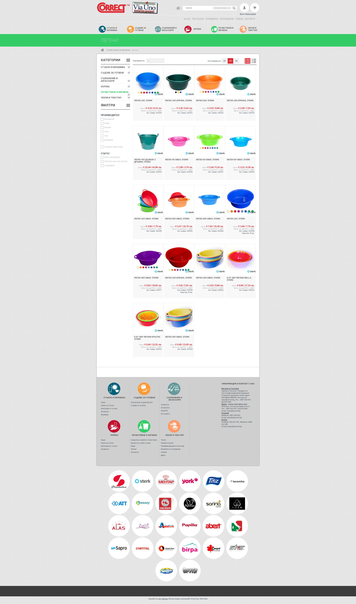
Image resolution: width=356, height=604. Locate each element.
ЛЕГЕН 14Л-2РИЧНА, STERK (178, 100)
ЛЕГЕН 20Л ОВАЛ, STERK (177, 219)
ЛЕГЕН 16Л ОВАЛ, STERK (208, 278)
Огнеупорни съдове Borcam (142, 402)
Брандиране (212, 19)
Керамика (104, 415)
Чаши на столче (107, 443)
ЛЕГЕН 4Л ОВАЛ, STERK (176, 159)
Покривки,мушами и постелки (172, 446)
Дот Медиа (163, 599)
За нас (187, 19)
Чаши (103, 402)
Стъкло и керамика (113, 67)
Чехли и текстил (111, 97)
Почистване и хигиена (118, 50)
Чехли (163, 440)
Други (163, 455)
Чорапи (164, 452)
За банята (135, 452)
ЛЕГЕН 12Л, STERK (236, 219)
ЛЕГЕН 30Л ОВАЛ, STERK (208, 219)
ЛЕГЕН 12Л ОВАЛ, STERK (146, 219)
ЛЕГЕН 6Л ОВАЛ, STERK (207, 159)
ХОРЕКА (105, 86)
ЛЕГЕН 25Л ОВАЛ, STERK (177, 337)
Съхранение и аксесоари (109, 79)
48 (230, 61)
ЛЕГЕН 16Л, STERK (205, 100)
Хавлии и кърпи (167, 443)
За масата (105, 412)
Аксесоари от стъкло (109, 409)
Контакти (250, 19)
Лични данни (227, 19)
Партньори (198, 19)
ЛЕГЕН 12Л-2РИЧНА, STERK (178, 278)
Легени (133, 449)
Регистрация (250, 14)
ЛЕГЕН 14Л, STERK (143, 100)
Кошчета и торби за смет (141, 443)
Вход (242, 14)
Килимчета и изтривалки (170, 449)
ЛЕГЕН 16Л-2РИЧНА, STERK (240, 100)
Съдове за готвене (112, 72)
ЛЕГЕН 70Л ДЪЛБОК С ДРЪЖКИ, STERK (145, 160)
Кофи (133, 446)
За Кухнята (165, 408)
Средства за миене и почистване (144, 440)
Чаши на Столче (107, 405)
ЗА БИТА (164, 411)
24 (224, 61)
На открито (165, 414)
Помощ (239, 19)
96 (236, 61)
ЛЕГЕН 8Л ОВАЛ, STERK (238, 159)
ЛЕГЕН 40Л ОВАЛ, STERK (146, 278)
